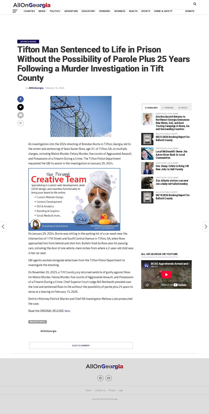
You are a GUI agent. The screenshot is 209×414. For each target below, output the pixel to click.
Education (88, 11)
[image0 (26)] (74, 230)
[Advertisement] (166, 228)
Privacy (111, 390)
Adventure (71, 11)
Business (119, 11)
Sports (145, 11)
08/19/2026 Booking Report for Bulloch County (173, 197)
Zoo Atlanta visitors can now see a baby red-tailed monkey (172, 182)
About (89, 390)
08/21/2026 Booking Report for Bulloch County (173, 138)
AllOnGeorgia (36, 88)
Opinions (104, 11)
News (42, 11)
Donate (189, 11)
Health (133, 11)
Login (120, 390)
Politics (55, 11)
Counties (29, 11)
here (67, 311)
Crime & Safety (163, 11)
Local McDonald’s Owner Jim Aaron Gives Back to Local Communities (171, 154)
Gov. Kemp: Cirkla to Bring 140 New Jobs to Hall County (172, 167)
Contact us (100, 390)
